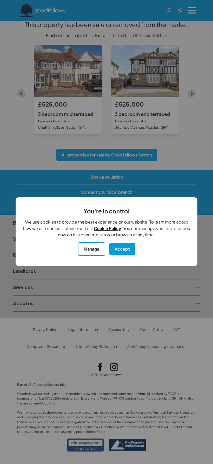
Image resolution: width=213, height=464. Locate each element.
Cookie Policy (107, 228)
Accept (122, 249)
